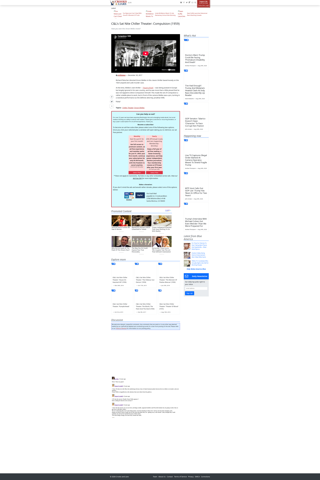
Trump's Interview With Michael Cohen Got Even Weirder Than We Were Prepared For (196, 222)
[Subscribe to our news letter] (192, 2)
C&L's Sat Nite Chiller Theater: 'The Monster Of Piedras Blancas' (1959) (168, 279)
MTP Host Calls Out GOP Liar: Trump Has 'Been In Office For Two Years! (196, 192)
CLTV (130, 3)
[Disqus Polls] (146, 353)
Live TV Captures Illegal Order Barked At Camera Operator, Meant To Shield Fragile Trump (196, 160)
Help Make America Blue (196, 269)
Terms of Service (121, 328)
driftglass (122, 75)
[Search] (195, 2)
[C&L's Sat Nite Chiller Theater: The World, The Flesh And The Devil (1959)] (145, 295)
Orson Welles (139, 108)
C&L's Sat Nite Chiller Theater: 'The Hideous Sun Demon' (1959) (145, 279)
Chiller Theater (127, 108)
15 (159, 264)
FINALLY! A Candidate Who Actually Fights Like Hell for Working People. (200, 263)
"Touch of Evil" (148, 88)
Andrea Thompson (190, 65)
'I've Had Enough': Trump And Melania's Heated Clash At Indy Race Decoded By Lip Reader (195, 90)
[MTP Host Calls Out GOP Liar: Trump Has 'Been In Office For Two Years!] (196, 179)
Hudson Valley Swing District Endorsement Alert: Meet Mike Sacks (199, 255)
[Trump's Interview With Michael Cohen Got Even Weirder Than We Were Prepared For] (196, 209)
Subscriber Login (203, 5)
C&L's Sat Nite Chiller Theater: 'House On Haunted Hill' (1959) (120, 279)
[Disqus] (145, 397)
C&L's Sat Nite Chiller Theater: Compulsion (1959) (145, 24)
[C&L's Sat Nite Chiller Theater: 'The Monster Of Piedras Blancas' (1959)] (169, 269)
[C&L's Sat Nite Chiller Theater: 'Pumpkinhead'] (122, 295)
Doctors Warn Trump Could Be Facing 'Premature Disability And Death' (195, 59)
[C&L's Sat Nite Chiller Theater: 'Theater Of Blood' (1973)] (169, 295)
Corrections (205, 477)
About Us (162, 477)
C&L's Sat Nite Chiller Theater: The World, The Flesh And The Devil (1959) (145, 306)
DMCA (197, 477)
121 (186, 40)
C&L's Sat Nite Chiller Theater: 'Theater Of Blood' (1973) (168, 306)
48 (185, 70)
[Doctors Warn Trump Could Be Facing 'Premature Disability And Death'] (196, 46)
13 (136, 264)
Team (155, 477)
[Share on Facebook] (112, 97)
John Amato (188, 129)
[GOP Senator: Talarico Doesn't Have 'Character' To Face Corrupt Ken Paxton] (196, 109)
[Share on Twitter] (112, 101)
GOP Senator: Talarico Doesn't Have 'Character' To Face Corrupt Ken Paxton (195, 122)
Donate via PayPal (140, 195)
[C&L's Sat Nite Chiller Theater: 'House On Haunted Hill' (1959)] (122, 269)
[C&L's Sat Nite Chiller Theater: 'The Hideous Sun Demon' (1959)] (145, 269)
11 (112, 290)
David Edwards (189, 98)
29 (185, 140)
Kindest (129, 199)
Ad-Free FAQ (137, 178)
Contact (170, 477)
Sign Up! (189, 293)
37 (185, 203)
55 (185, 103)
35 (112, 264)
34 (185, 173)
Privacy (191, 477)
